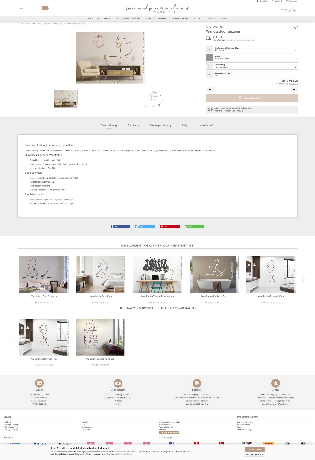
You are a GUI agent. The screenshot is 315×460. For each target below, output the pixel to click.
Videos (223, 18)
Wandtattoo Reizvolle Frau (271, 296)
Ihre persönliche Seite (245, 422)
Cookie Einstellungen (245, 430)
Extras (198, 18)
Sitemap (162, 430)
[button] (209, 89)
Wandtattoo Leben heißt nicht (100, 359)
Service (212, 18)
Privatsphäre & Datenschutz (170, 422)
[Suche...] (45, 8)
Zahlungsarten (118, 390)
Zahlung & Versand (11, 430)
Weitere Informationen (254, 455)
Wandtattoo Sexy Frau (101, 296)
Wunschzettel (292, 1)
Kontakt (85, 422)
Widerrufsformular (166, 427)
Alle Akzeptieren (254, 450)
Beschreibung (109, 125)
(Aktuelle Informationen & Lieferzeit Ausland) (241, 40)
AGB (83, 425)
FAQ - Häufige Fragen (12, 427)
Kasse (239, 427)
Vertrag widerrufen (169, 432)
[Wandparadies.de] (157, 8)
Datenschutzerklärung (124, 454)
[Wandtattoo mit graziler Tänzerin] (110, 57)
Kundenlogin (278, 1)
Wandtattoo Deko (156, 18)
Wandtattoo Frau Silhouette (44, 296)
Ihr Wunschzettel (243, 425)
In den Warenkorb (252, 98)
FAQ (184, 125)
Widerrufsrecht (165, 425)
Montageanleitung (160, 125)
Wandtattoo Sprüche (128, 18)
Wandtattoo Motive (99, 18)
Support (39, 390)
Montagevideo (56, 199)
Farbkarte (133, 125)
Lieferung (197, 390)
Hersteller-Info (206, 125)
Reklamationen (87, 427)
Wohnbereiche (180, 18)
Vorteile (275, 390)
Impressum (86, 430)
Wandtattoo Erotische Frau (214, 296)
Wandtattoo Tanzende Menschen (157, 296)
